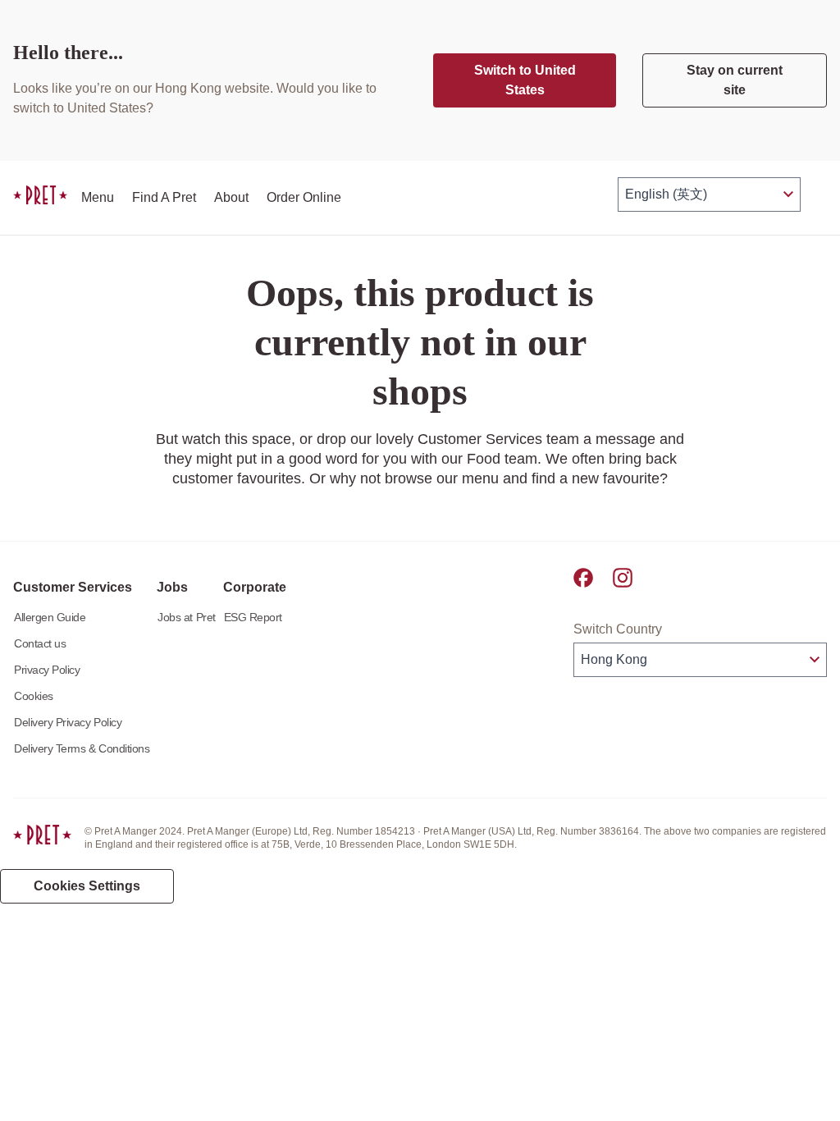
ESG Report (253, 617)
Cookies (33, 695)
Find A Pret (164, 197)
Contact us (40, 643)
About (231, 197)
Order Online (304, 197)
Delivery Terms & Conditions (81, 748)
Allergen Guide (49, 617)
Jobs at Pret (186, 617)
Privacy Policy (47, 669)
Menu (97, 197)
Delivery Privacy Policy (67, 722)
